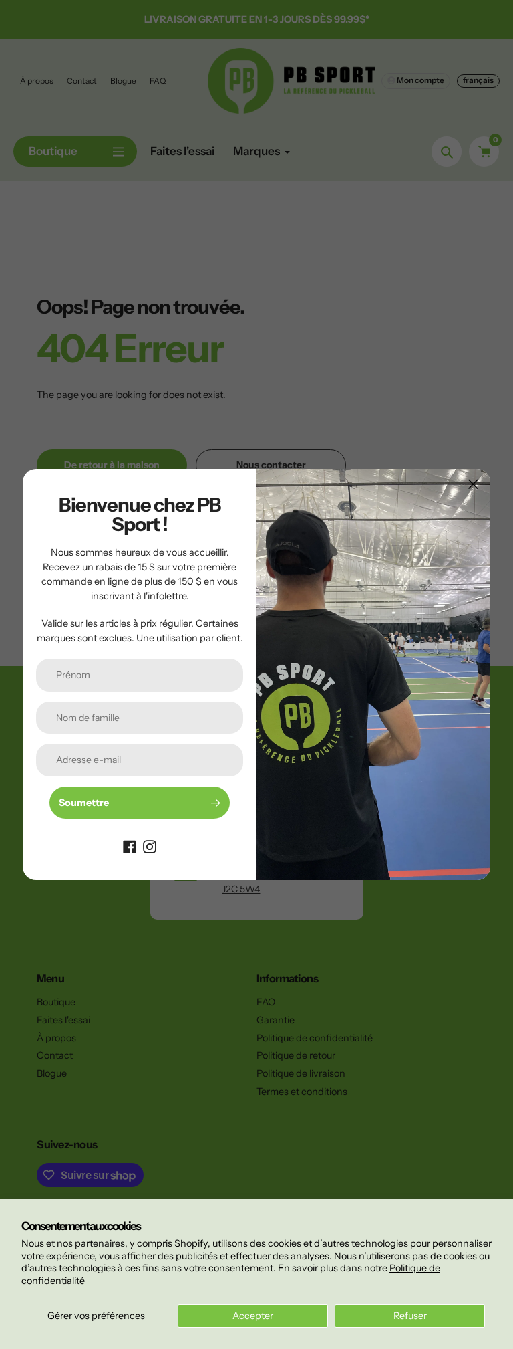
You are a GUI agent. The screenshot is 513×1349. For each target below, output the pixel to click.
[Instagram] (149, 845)
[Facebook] (129, 845)
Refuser (410, 1316)
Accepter (252, 1316)
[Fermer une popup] (473, 484)
